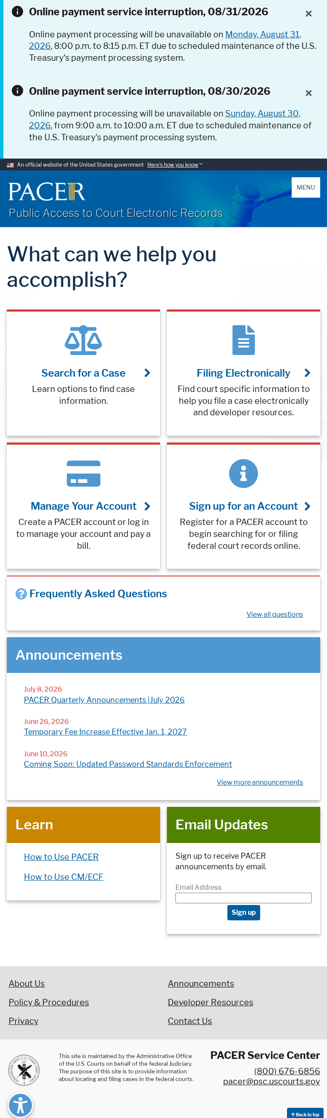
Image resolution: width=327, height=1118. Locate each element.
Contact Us (190, 1021)
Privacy (23, 1021)
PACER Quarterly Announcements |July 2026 (104, 699)
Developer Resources (210, 1002)
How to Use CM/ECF (63, 877)
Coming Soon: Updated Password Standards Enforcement (128, 764)
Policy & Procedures (49, 1002)
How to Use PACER (61, 857)
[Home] (47, 191)
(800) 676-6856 (287, 1071)
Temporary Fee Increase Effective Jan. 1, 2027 (105, 731)
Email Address (198, 887)
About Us (27, 984)
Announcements (201, 984)
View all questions (275, 614)
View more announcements (260, 782)
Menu (306, 187)
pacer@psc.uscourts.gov (271, 1081)
